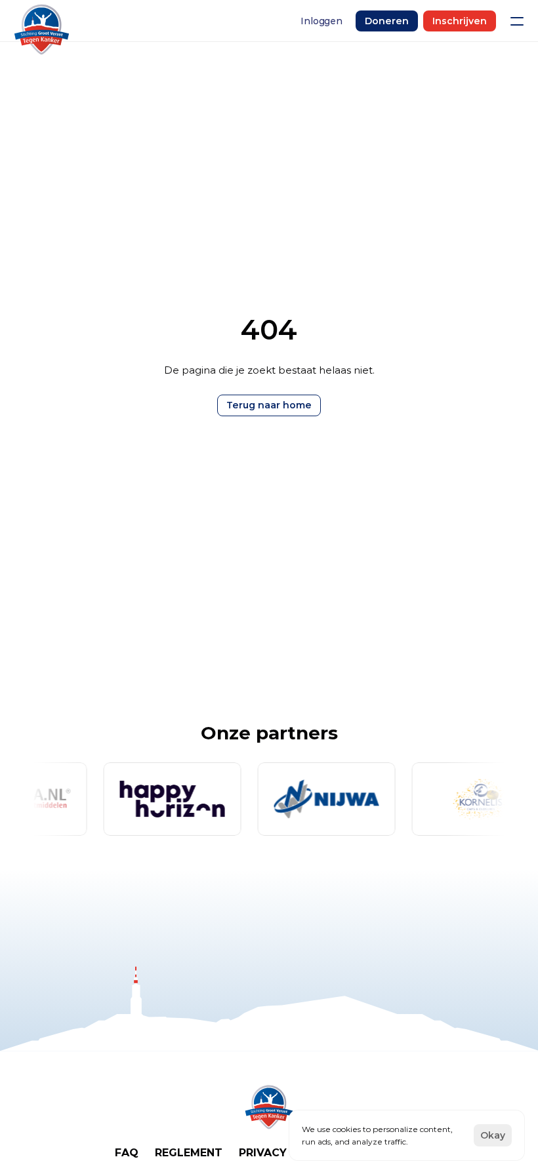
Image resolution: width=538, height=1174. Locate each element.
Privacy (263, 1152)
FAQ (126, 1152)
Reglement (188, 1152)
